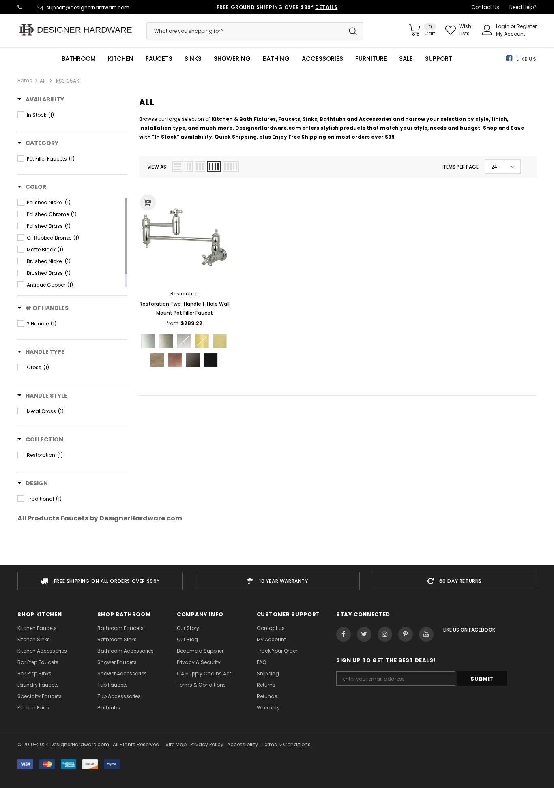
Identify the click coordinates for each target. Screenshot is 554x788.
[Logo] (75, 29)
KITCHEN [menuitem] (120, 59)
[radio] (148, 341)
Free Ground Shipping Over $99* (277, 7)
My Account (510, 33)
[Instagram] (385, 634)
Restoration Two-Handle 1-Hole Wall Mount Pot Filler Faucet (184, 308)
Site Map (176, 744)
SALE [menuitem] (406, 59)
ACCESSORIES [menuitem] (322, 59)
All (42, 80)
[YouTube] (426, 634)
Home (24, 80)
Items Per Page (460, 166)
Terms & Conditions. (287, 744)
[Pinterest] (405, 634)
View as (156, 166)
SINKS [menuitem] (193, 59)
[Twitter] (364, 634)
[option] (100, 581)
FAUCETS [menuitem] (159, 59)
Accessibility (242, 744)
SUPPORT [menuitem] (438, 59)
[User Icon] (487, 30)
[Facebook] (343, 634)
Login (503, 26)
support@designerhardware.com (87, 7)
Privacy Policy (206, 744)
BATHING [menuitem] (276, 59)
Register (527, 26)
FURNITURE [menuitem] (371, 59)
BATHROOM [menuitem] (79, 59)
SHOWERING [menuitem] (232, 59)
